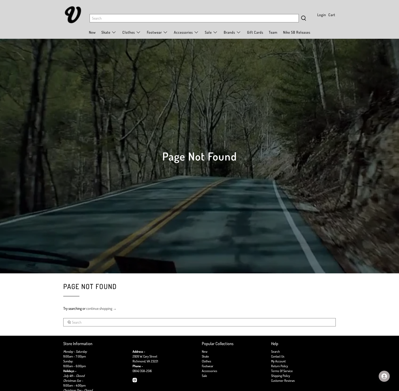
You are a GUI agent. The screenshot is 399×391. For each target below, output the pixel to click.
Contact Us (277, 356)
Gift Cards (255, 32)
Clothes (206, 361)
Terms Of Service (282, 371)
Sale (208, 32)
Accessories (183, 32)
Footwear (207, 366)
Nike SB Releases (296, 32)
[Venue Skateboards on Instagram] (135, 381)
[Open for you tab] (384, 376)
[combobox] (194, 18)
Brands (229, 32)
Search (275, 351)
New (92, 32)
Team (273, 32)
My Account (278, 361)
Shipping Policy (280, 376)
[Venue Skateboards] (73, 15)
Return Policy (279, 366)
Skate (205, 356)
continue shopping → (101, 308)
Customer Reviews (283, 380)
